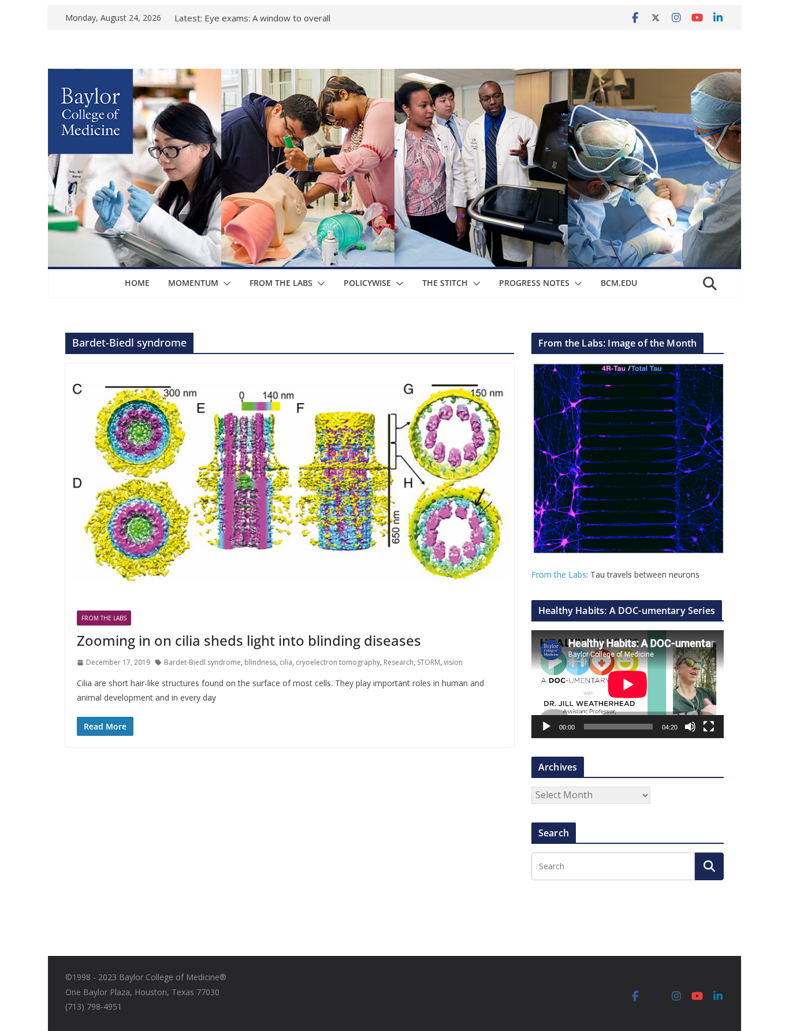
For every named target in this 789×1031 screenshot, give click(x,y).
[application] (627, 684)
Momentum (193, 282)
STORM (428, 662)
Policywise (367, 282)
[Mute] (690, 726)
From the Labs (558, 574)
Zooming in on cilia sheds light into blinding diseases (249, 640)
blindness (260, 662)
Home (137, 282)
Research (399, 662)
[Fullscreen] (708, 726)
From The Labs (281, 282)
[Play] (546, 726)
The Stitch (445, 282)
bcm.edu (619, 282)
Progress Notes (534, 282)
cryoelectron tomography (338, 662)
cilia (286, 662)
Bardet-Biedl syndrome (202, 662)
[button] (224, 283)
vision (453, 662)
